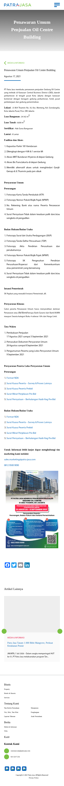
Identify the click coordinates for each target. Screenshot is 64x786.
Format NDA (13, 378)
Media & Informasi (15, 63)
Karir (7, 737)
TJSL (6, 731)
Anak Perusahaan (36, 716)
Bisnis (7, 684)
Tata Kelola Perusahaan (11, 708)
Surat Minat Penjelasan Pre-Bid (21, 394)
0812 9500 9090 (11, 465)
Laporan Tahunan (9, 716)
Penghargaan (35, 712)
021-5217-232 (15, 757)
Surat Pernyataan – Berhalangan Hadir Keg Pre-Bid (31, 399)
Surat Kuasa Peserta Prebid (20, 389)
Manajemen (34, 708)
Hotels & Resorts (10, 693)
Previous (4, 631)
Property (7, 689)
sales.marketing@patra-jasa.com (20, 459)
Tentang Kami (11, 703)
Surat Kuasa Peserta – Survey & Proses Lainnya (29, 383)
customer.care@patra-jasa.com (20, 751)
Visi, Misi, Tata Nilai (11, 712)
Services (7, 698)
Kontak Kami (11, 743)
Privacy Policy (34, 778)
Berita (7, 722)
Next (59, 631)
